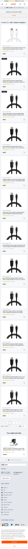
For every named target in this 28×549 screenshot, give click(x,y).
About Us (5, 487)
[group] (6, 51)
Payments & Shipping (8, 492)
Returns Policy (7, 504)
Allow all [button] (14, 542)
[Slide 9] (19, 460)
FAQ (4, 490)
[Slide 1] (8, 460)
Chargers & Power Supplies (9, 447)
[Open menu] (2, 4)
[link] (7, 423)
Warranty (5, 507)
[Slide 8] (18, 460)
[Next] (21, 423)
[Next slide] (21, 459)
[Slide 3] (11, 460)
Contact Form (16, 474)
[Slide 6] (15, 460)
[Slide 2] (10, 460)
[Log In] (20, 4)
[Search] (6, 4)
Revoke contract (5, 478)
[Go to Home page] (13, 4)
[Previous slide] (6, 459)
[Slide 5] (14, 460)
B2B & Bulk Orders (7, 495)
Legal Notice (6, 514)
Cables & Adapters (7, 78)
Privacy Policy (6, 512)
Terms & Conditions (8, 502)
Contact (5, 499)
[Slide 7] (16, 460)
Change (14, 15)
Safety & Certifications (8, 509)
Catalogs (5, 497)
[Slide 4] (12, 460)
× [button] (26, 527)
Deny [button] (14, 546)
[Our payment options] (5, 524)
